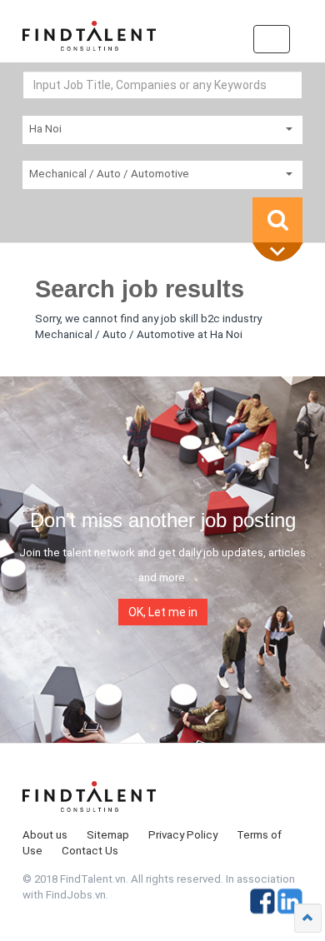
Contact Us (90, 850)
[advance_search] (281, 252)
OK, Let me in (163, 612)
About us (45, 835)
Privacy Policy (183, 835)
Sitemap (108, 835)
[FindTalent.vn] (89, 41)
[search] (277, 219)
